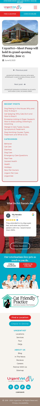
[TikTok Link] (22, 387)
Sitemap (20, 370)
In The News (20, 357)
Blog (20, 353)
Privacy (15, 403)
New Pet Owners (11, 170)
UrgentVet (8, 176)
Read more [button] (14, 233)
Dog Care (8, 153)
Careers (20, 364)
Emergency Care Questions (16, 155)
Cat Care (7, 147)
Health (7, 164)
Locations (20, 334)
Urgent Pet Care (11, 173)
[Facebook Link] (10, 387)
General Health (10, 161)
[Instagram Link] (16, 387)
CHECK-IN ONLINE (27, 265)
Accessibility (23, 403)
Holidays (8, 167)
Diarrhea (8, 150)
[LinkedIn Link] (28, 387)
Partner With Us (20, 367)
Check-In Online (20, 324)
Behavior (8, 144)
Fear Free (8, 158)
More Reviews (20, 246)
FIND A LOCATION (10, 14)
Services (20, 337)
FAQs (20, 344)
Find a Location (20, 317)
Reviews (20, 360)
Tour (20, 341)
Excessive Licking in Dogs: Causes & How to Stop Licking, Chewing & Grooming (19, 121)
